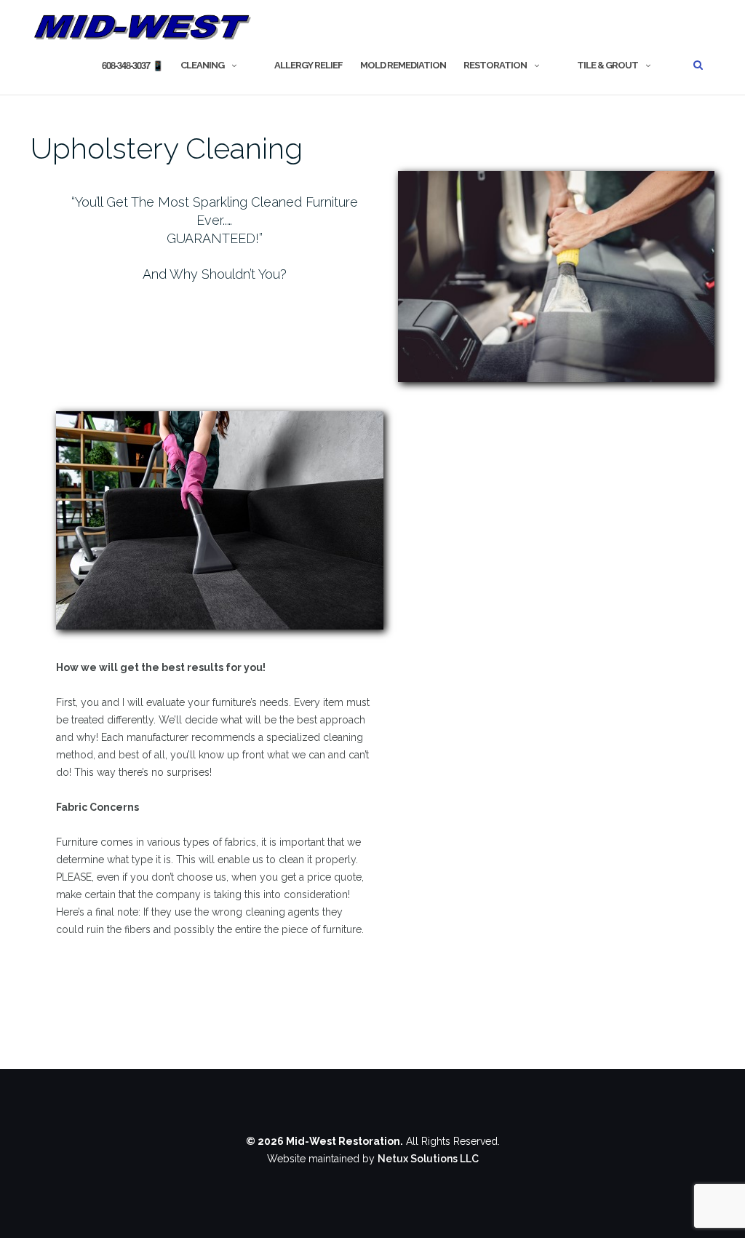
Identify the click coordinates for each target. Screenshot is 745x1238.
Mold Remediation (403, 65)
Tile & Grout (607, 65)
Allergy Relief (308, 65)
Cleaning (202, 65)
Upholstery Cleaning (167, 148)
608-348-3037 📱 (132, 65)
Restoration (495, 65)
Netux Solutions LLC (428, 1158)
